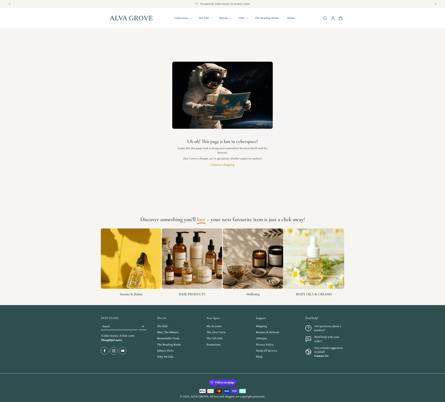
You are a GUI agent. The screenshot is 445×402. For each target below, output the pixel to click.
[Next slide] (435, 4)
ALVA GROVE (199, 396)
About (291, 17)
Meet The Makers (168, 332)
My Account (214, 326)
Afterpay (261, 338)
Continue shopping (222, 164)
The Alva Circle (216, 332)
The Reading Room (267, 17)
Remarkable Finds (168, 338)
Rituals (223, 17)
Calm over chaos (225, 3)
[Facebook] (104, 351)
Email (106, 326)
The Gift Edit (214, 338)
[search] (325, 18)
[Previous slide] (9, 4)
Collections (181, 17)
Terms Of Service (266, 350)
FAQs (259, 356)
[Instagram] (114, 351)
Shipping (261, 326)
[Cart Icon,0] (340, 18)
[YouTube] (123, 351)
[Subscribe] (142, 326)
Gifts (241, 17)
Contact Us (321, 356)
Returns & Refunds (267, 332)
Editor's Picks (165, 350)
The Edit (204, 17)
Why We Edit (165, 356)
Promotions (214, 344)
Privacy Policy (265, 344)
